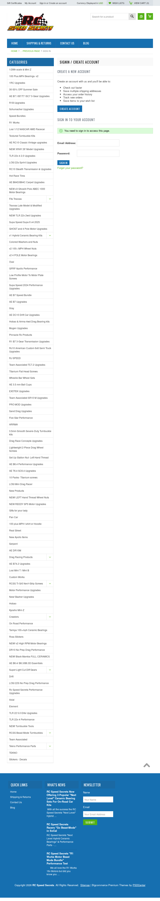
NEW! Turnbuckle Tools (21, 726)
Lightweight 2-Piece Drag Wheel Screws (26, 449)
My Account (30, 3)
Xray (11, 308)
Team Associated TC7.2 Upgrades (27, 364)
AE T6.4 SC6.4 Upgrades (22, 470)
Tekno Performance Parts (22, 746)
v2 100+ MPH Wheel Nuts (22, 248)
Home (14, 50)
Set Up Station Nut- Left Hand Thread (29, 457)
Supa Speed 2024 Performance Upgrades (26, 286)
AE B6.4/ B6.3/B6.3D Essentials (26, 663)
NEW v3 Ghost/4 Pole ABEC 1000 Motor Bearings (27, 190)
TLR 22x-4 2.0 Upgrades (22, 155)
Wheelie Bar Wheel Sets (22, 377)
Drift (11, 676)
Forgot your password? (70, 168)
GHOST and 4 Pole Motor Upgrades (28, 228)
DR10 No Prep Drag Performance (27, 649)
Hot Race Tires (17, 175)
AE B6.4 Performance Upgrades (26, 464)
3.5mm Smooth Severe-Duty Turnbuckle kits (30, 432)
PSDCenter (139, 885)
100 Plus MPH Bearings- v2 (23, 76)
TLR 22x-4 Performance (22, 719)
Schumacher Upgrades (21, 109)
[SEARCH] (132, 16)
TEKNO (13, 752)
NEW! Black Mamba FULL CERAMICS (29, 656)
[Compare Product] (141, 16)
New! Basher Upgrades (21, 596)
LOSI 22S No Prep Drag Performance (29, 683)
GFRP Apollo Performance (23, 268)
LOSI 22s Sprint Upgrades (23, 162)
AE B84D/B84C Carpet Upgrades (26, 182)
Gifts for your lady (18, 510)
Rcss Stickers (16, 636)
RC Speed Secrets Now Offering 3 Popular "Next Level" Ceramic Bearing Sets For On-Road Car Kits (61, 798)
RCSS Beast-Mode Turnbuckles (26, 732)
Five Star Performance (21, 417)
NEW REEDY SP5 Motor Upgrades (27, 504)
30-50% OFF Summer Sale (23, 89)
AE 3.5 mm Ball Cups (20, 384)
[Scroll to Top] (147, 766)
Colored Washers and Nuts (23, 241)
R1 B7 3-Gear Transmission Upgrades (29, 341)
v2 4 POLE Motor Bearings (23, 255)
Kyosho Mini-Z (16, 610)
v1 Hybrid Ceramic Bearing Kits (25, 235)
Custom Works (17, 577)
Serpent (13, 543)
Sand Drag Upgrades (20, 411)
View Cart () (141, 3)
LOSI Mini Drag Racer (20, 484)
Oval (11, 261)
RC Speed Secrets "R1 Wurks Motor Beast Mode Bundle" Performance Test (60, 858)
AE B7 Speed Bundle (20, 295)
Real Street (15, 530)
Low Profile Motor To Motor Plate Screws (26, 276)
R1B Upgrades (17, 102)
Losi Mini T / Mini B (19, 570)
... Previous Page (30, 50)
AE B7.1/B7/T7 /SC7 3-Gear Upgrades (29, 96)
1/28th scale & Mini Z (20, 69)
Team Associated (18, 739)
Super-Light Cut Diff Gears (23, 669)
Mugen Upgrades (18, 328)
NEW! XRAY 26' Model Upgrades (26, 149)
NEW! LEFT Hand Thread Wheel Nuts (29, 497)
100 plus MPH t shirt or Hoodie (25, 523)
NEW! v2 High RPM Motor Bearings (28, 643)
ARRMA (13, 424)
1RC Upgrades (17, 82)
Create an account (58, 3)
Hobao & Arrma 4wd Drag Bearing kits (29, 321)
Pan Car (13, 517)
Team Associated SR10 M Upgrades (28, 397)
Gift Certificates (14, 3)
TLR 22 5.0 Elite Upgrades (23, 713)
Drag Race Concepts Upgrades (26, 440)
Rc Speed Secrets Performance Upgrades (26, 691)
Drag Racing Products (21, 557)
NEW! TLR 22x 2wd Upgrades (25, 215)
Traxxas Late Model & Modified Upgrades (25, 207)
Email (86, 807)
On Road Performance (21, 623)
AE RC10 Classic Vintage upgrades (28, 142)
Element (13, 706)
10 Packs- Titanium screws (23, 477)
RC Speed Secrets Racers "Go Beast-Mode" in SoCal (61, 828)
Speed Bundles (17, 115)
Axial (11, 699)
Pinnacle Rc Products (20, 334)
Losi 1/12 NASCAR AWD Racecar (27, 129)
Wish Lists (118, 3)
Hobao (12, 603)
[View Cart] (149, 16)
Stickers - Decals (18, 759)
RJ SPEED (15, 358)
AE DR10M (15, 550)
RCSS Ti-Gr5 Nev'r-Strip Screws (26, 583)
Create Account (70, 109)
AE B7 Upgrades (18, 301)
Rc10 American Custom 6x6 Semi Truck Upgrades (30, 349)
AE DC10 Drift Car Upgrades (24, 314)
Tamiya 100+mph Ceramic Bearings (28, 630)
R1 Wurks (14, 122)
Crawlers (14, 616)
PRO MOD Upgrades (20, 404)
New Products (16, 490)
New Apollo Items (18, 537)
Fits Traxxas (15, 198)
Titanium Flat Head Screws (23, 371)
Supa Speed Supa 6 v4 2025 (24, 222)
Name (86, 792)
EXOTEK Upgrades (19, 391)
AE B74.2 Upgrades (19, 563)
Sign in (43, 3)
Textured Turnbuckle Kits (22, 135)
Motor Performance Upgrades (25, 590)
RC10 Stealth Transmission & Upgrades (30, 169)
